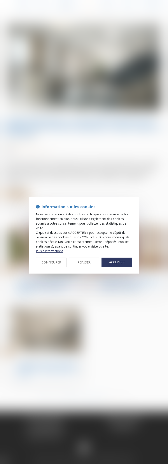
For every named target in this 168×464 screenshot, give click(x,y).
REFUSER (84, 262)
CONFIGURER (51, 262)
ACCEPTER (116, 262)
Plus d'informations (49, 251)
